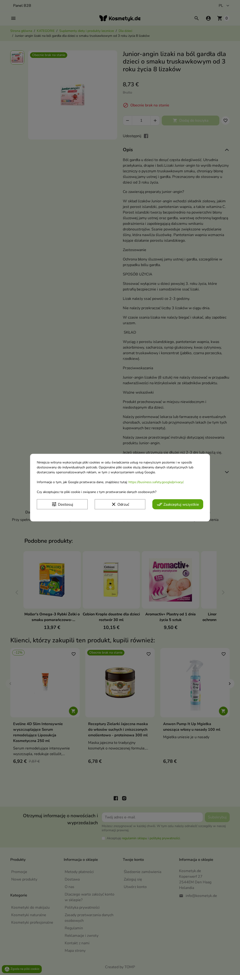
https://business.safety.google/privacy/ (155, 482)
